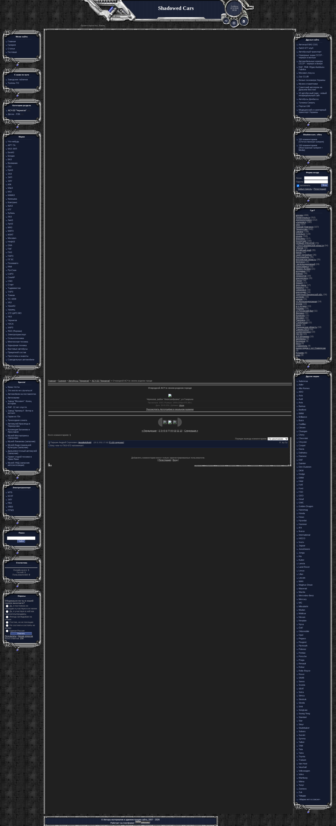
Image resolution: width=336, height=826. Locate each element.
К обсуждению (116, 442)
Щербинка (301, 339)
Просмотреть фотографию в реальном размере (170, 409)
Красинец (300, 238)
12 (181, 431)
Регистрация (164, 460)
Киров (299, 252)
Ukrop (181, 405)
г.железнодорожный (305, 264)
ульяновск (301, 222)
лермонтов (301, 276)
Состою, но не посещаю (21, 622)
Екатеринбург (302, 257)
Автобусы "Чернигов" (78, 381)
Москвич (300, 318)
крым (298, 325)
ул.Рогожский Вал (304, 311)
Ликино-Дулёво (303, 269)
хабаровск (301, 290)
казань (299, 236)
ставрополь (301, 346)
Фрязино (300, 313)
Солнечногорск (303, 332)
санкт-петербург (304, 255)
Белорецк (300, 341)
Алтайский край (303, 250)
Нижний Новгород (304, 227)
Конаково (300, 315)
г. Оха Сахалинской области (310, 245)
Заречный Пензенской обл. (309, 294)
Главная (52, 381)
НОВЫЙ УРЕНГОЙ (305, 243)
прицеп (299, 283)
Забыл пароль (305, 189)
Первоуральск (303, 217)
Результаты (10, 636)
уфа (298, 224)
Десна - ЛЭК (14, 114)
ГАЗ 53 (299, 334)
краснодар (301, 292)
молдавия (300, 271)
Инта (298, 343)
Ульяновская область (306, 327)
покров (299, 299)
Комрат (299, 273)
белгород (300, 262)
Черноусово (302, 229)
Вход (175, 460)
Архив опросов (25, 636)
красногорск (302, 278)
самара (299, 231)
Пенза (299, 280)
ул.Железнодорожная (306, 301)
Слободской (302, 322)
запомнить (305, 185)
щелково (300, 297)
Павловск (300, 320)
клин (298, 355)
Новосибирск (302, 266)
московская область (306, 259)
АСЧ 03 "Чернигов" (17, 110)
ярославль (301, 285)
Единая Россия (17, 631)
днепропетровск (304, 220)
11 (178, 431)
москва (299, 215)
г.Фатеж (299, 248)
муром (299, 304)
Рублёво (300, 308)
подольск (300, 234)
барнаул (300, 287)
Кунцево (300, 353)
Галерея (62, 381)
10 (175, 431)
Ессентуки (301, 241)
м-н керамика (302, 336)
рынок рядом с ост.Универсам (311, 348)
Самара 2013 (302, 329)
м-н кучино (301, 306)
